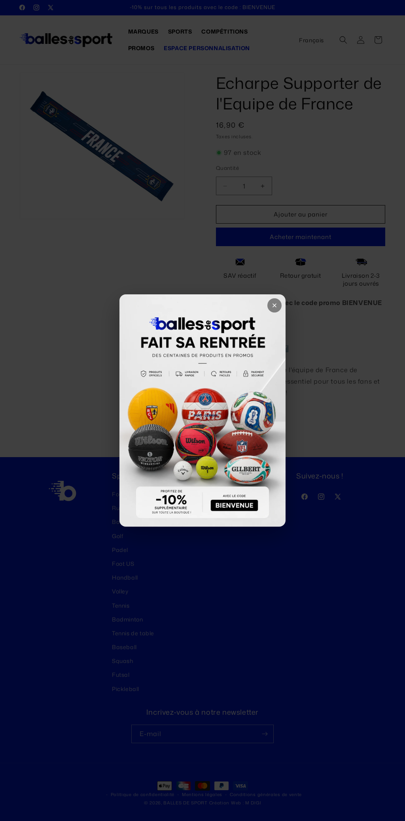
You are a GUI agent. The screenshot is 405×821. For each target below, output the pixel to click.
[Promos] (202, 410)
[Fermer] (274, 305)
